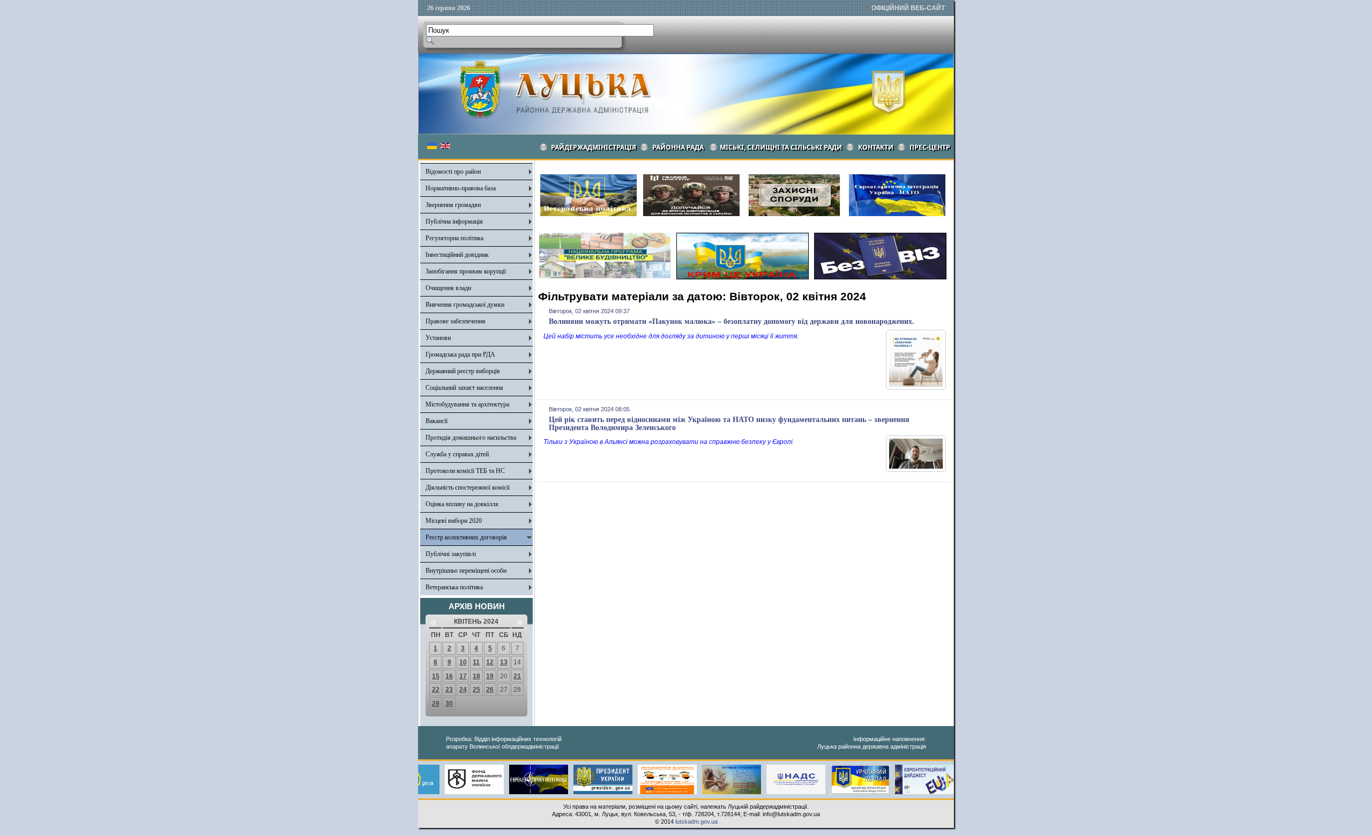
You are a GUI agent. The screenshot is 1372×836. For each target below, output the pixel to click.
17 (463, 676)
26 (490, 689)
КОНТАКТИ (875, 147)
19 (490, 676)
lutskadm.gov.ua (696, 821)
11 (476, 662)
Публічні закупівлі (451, 554)
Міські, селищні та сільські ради (781, 147)
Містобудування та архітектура (467, 404)
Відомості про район (453, 171)
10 (463, 662)
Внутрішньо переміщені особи (466, 570)
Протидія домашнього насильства (471, 437)
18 (476, 676)
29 (435, 703)
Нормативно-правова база (461, 188)
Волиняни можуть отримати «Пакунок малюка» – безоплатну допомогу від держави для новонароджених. (731, 321)
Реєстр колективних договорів (466, 537)
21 (517, 676)
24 (463, 689)
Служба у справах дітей (457, 454)
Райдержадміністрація (593, 147)
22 (435, 689)
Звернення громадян (453, 205)
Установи (438, 338)
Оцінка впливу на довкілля (462, 504)
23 (449, 689)
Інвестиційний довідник (457, 254)
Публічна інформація (454, 221)
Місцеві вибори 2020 (454, 520)
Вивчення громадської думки (465, 304)
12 (490, 662)
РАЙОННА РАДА (678, 147)
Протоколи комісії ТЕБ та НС (465, 471)
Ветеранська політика (454, 587)
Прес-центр (929, 147)
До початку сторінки (1333, 821)
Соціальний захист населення (464, 387)
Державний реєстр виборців (463, 371)
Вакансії (437, 421)
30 (449, 703)
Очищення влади (448, 288)
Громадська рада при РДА (460, 354)
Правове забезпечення (456, 321)
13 (504, 662)
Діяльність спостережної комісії (468, 487)
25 (476, 689)
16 (449, 676)
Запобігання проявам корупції (466, 271)
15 (435, 676)
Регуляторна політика (454, 238)
